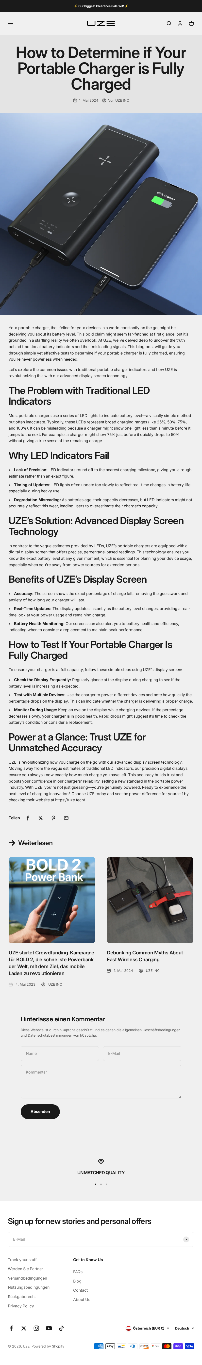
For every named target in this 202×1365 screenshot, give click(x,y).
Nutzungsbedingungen (29, 1287)
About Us (81, 1299)
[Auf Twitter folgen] (23, 1328)
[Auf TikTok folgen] (61, 1328)
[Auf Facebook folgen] (11, 1328)
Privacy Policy (21, 1305)
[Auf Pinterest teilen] (53, 818)
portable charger (33, 327)
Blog (77, 1281)
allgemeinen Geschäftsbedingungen (151, 1030)
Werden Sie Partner (25, 1268)
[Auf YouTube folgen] (49, 1328)
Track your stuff (22, 1259)
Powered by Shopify (48, 1346)
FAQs (78, 1271)
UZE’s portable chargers (128, 545)
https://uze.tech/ (70, 799)
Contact (80, 1290)
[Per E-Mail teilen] (66, 818)
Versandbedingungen (27, 1278)
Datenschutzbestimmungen (50, 1035)
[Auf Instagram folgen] (36, 1328)
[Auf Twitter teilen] (41, 818)
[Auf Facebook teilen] (28, 818)
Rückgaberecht (22, 1296)
